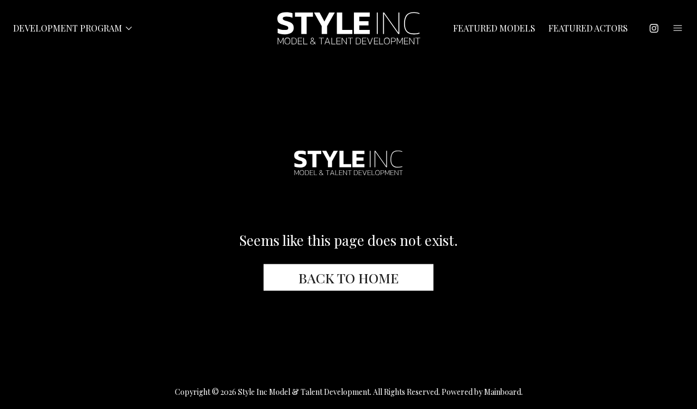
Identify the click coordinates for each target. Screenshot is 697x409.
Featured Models (494, 28)
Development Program (74, 28)
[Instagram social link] (654, 28)
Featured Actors (588, 28)
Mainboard (502, 392)
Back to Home (348, 278)
